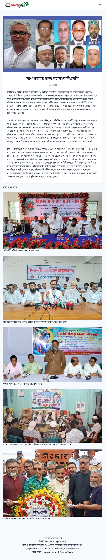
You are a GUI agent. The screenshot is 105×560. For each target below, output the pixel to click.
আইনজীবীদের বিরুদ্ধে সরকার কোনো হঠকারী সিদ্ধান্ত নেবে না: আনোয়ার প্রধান (35, 322)
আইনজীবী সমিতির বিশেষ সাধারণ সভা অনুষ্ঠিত (22, 250)
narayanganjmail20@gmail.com (58, 552)
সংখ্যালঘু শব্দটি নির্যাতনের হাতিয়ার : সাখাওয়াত (22, 384)
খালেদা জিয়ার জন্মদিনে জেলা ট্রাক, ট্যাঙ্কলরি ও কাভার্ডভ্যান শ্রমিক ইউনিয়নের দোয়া (37, 444)
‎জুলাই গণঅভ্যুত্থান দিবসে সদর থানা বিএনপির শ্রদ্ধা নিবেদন (27, 518)
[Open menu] (99, 5)
